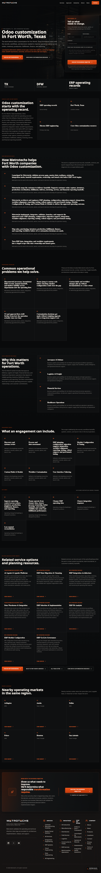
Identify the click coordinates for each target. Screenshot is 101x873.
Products (90, 832)
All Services (48, 836)
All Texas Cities (55, 668)
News (87, 3)
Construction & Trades (66, 843)
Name (69, 33)
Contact (95, 3)
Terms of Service (90, 848)
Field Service (65, 835)
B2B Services (65, 847)
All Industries (66, 825)
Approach (68, 3)
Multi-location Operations (66, 851)
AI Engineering (49, 858)
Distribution (65, 832)
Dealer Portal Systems (49, 832)
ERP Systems (49, 845)
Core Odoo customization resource (37, 57)
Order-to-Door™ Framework (78, 828)
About (82, 3)
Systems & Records (77, 841)
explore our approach (78, 795)
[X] (13, 843)
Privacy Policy (89, 843)
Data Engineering (49, 854)
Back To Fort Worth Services (35, 668)
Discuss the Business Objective (81, 62)
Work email (86, 33)
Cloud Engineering (49, 849)
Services (62, 3)
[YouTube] (19, 843)
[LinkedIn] (8, 843)
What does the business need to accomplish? (80, 47)
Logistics (64, 839)
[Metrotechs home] (9, 3)
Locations (90, 835)
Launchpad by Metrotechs (78, 835)
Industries (76, 3)
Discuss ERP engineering (11, 57)
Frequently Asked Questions (77, 850)
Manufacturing (66, 828)
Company (70, 40)
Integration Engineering (49, 840)
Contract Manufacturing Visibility (50, 826)
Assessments (78, 845)
